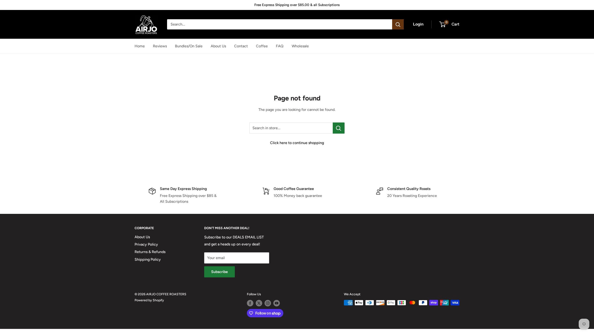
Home (140, 46)
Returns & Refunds (150, 252)
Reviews (160, 46)
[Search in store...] (339, 128)
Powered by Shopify (149, 300)
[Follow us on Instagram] (268, 303)
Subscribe (219, 272)
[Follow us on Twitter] (259, 303)
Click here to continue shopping (297, 143)
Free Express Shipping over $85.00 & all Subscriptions (297, 5)
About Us (218, 46)
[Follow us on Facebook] (250, 303)
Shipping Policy (148, 259)
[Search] (398, 24)
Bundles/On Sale (189, 46)
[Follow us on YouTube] (276, 303)
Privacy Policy (146, 244)
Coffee (262, 46)
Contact (241, 46)
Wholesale (300, 46)
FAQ (280, 46)
